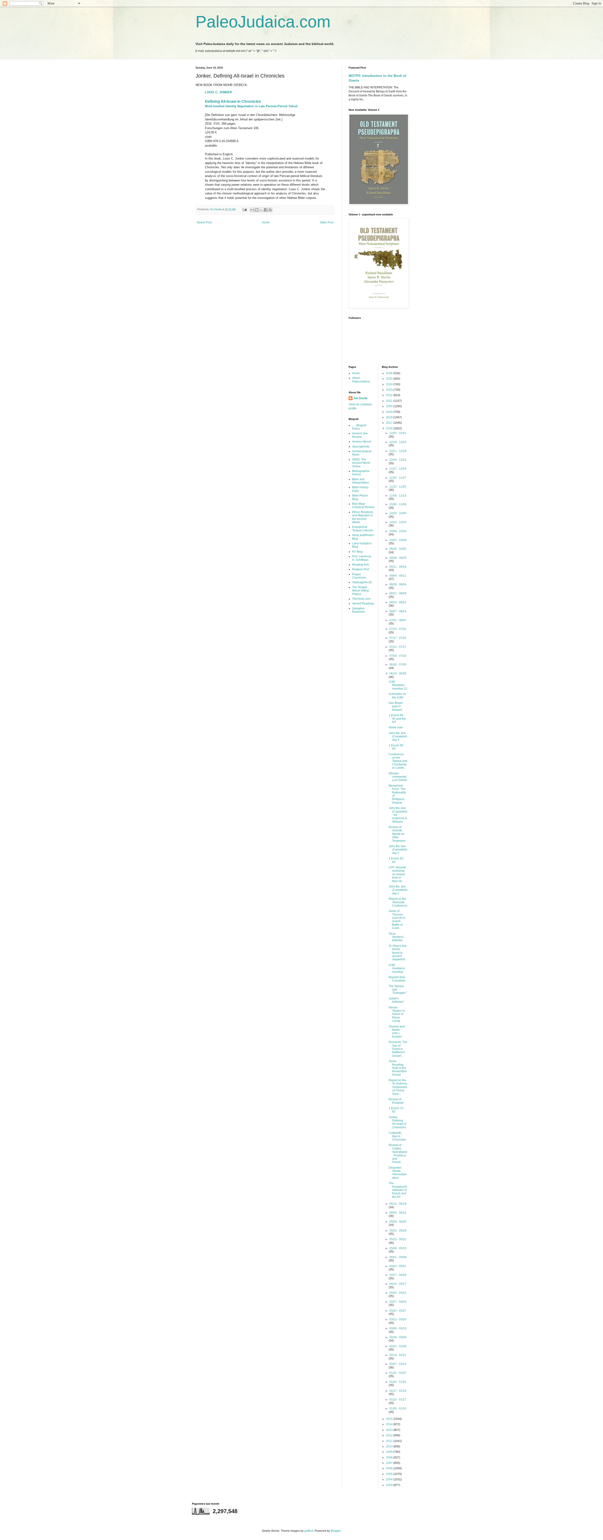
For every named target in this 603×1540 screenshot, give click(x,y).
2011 (389, 1441)
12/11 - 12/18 (397, 451)
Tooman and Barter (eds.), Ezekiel (397, 1031)
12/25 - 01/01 (397, 433)
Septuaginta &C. (362, 582)
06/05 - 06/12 (397, 1212)
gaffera (308, 1530)
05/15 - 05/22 (397, 1239)
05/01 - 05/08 (397, 1257)
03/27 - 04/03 (397, 1301)
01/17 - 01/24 (397, 1390)
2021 (389, 400)
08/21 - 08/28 (397, 593)
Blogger (336, 1530)
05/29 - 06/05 (397, 1221)
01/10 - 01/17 (397, 1399)
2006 (389, 1468)
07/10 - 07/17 (397, 647)
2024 (389, 384)
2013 (389, 1430)
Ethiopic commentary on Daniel (398, 777)
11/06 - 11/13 (397, 495)
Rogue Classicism (359, 576)
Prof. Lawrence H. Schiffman (361, 558)
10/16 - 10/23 (397, 522)
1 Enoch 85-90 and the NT (397, 719)
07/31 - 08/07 (397, 620)
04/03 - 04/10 (397, 1292)
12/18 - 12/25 (397, 442)
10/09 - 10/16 (397, 531)
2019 (389, 412)
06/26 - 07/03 (397, 664)
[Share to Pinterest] (270, 209)
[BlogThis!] (256, 209)
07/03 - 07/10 (397, 655)
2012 (389, 1435)
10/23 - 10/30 (397, 513)
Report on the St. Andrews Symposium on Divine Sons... (398, 1087)
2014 (389, 1424)
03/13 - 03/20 (397, 1319)
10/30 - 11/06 (397, 504)
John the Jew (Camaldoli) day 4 (398, 736)
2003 (389, 1485)
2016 (389, 428)
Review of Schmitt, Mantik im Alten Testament (397, 833)
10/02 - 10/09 (397, 540)
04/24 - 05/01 (397, 1266)
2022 (389, 395)
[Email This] (252, 209)
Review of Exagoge (396, 1101)
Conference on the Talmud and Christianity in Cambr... (398, 761)
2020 (389, 406)
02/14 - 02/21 (397, 1355)
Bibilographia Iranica (360, 472)
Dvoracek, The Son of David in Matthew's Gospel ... (398, 1048)
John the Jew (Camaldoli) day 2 (398, 890)
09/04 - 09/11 (397, 575)
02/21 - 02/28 (397, 1346)
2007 (389, 1463)
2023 (389, 389)
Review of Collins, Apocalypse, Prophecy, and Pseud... (398, 1153)
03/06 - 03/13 (397, 1328)
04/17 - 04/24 (397, 1275)
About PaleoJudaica (361, 379)
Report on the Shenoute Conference (398, 902)
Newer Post (204, 222)
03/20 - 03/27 (397, 1310)
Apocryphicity (360, 446)
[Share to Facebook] (265, 209)
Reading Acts (360, 564)
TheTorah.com (361, 598)
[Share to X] (261, 209)
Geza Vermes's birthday (396, 937)
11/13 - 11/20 (397, 486)
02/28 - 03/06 (397, 1337)
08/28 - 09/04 (397, 584)
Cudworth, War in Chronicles (397, 1136)
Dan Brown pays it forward (396, 706)
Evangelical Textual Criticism (362, 528)
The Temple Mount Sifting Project (360, 591)
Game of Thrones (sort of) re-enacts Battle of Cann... (397, 919)
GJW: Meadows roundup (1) (398, 685)
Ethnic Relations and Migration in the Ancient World (362, 517)
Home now (396, 727)
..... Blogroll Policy (359, 427)
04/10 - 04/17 (397, 1283)
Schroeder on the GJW (397, 695)
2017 (389, 422)
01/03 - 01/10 (397, 1408)
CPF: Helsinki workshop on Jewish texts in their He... (397, 874)
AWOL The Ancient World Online (361, 463)
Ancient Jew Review (360, 435)
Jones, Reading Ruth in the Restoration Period (398, 1068)
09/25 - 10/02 (397, 548)
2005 (389, 1474)
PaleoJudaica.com (263, 21)
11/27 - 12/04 (397, 468)
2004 (389, 1479)
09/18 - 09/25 (397, 557)
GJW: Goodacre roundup (397, 968)
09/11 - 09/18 (397, 566)
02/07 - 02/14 (397, 1364)
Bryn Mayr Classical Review (363, 505)
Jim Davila (360, 398)
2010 (389, 1446)
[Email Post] (244, 209)
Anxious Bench (361, 441)
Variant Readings (363, 603)
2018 (389, 417)
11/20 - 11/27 (397, 477)
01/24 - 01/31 (397, 1382)
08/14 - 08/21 (397, 602)
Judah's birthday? (396, 1000)
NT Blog (357, 551)
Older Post (326, 222)
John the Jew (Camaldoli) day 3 (398, 850)
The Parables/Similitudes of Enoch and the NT (398, 1190)
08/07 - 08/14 (397, 611)
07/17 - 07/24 (397, 638)
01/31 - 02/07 (397, 1373)
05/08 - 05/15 (397, 1248)
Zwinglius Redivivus (358, 610)
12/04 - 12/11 (397, 459)
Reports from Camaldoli (397, 979)
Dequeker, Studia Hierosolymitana (398, 1172)
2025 (389, 378)
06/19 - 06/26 (397, 673)
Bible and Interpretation (360, 481)
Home (266, 222)
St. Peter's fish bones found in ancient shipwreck (398, 952)
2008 (389, 1457)
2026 (389, 373)
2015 (389, 1419)
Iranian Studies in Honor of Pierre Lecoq (397, 1014)
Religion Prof (360, 569)
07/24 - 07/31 (397, 629)
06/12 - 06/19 (397, 1203)
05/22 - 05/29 (397, 1230)
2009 (389, 1452)
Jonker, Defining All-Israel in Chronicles (398, 1122)
